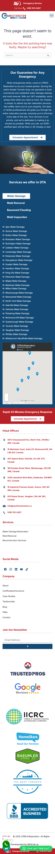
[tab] (16, 196)
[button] (36, 848)
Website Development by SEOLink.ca (20, 844)
